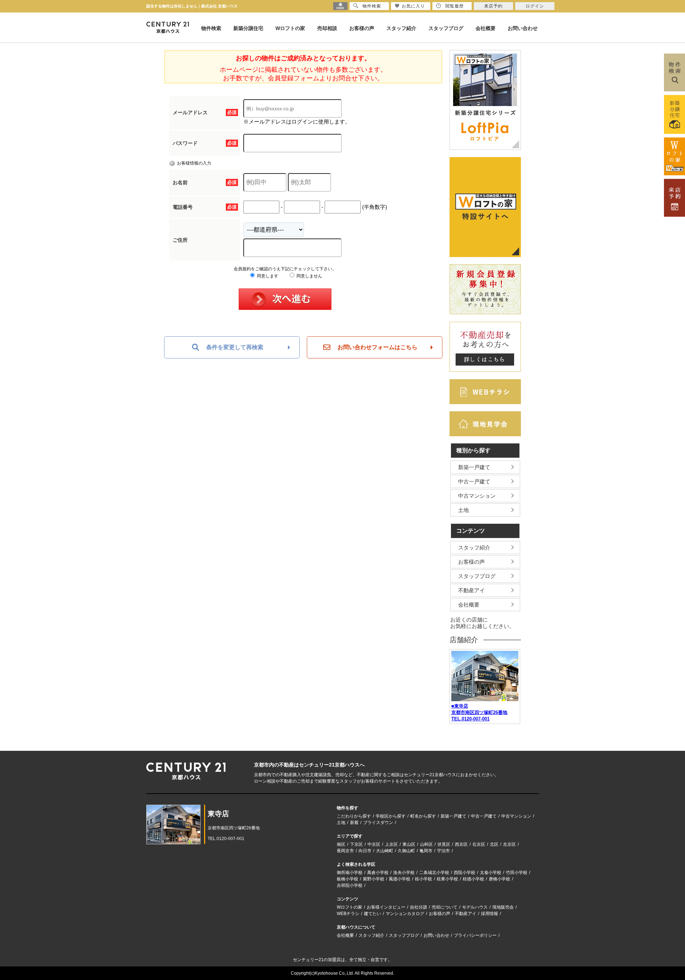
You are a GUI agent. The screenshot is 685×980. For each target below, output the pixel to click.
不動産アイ (471, 590)
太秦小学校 (490, 872)
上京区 (391, 844)
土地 (463, 510)
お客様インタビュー (386, 907)
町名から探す (423, 816)
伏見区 (443, 844)
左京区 (509, 844)
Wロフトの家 (290, 28)
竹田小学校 (516, 872)
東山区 (408, 844)
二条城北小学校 (434, 872)
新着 (354, 822)
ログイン (535, 6)
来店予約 (493, 6)
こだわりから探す (354, 816)
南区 (341, 844)
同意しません (308, 275)
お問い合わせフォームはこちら (377, 347)
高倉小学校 (378, 872)
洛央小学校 (404, 872)
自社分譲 (418, 907)
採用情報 (489, 913)
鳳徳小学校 (399, 878)
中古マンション (477, 496)
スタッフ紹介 (401, 28)
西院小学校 (464, 872)
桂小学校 (423, 878)
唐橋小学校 (499, 878)
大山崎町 (384, 850)
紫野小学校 (373, 878)
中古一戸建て (474, 481)
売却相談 (327, 28)
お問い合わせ (523, 28)
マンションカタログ (405, 913)
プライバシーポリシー (475, 935)
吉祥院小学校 (349, 885)
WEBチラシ (348, 913)
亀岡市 (426, 850)
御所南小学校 (349, 872)
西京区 (461, 844)
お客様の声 (361, 28)
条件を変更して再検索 (234, 347)
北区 (494, 844)
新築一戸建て (474, 467)
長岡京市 (345, 850)
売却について (444, 907)
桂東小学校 (447, 878)
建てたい (372, 913)
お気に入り (413, 6)
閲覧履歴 (454, 6)
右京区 (478, 844)
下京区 (356, 844)
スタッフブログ (445, 28)
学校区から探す (391, 816)
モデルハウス (475, 907)
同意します (267, 275)
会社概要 (486, 28)
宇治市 (443, 850)
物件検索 (211, 28)
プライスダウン (378, 822)
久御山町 (406, 850)
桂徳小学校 (473, 878)
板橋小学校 (347, 878)
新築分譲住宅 (248, 28)
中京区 (373, 844)
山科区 (426, 844)
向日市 (365, 850)
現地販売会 (503, 907)
